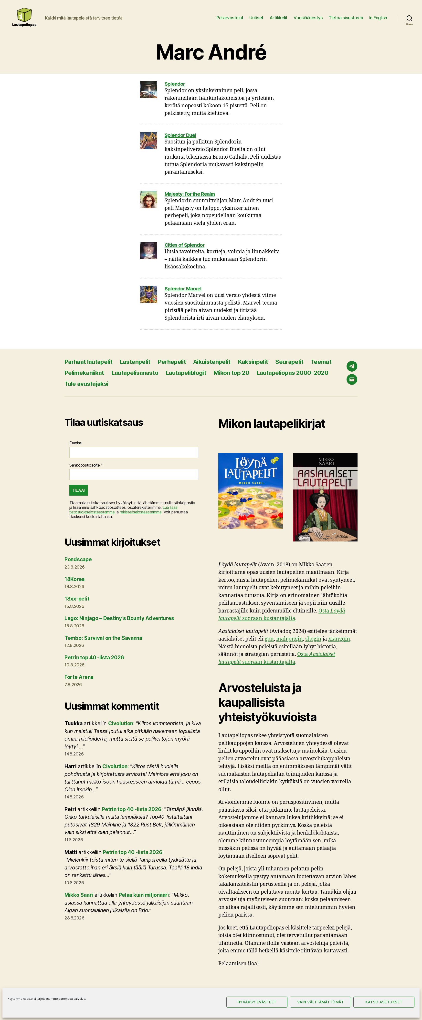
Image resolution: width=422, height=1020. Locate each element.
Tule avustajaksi (86, 383)
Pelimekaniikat (84, 372)
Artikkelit (278, 17)
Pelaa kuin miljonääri (144, 895)
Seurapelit (289, 361)
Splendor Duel (180, 135)
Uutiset (256, 17)
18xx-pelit (76, 599)
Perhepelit (172, 361)
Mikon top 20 (231, 372)
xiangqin (339, 639)
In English (378, 17)
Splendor (175, 84)
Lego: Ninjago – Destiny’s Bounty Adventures (119, 618)
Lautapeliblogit (186, 372)
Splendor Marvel (183, 289)
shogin (313, 639)
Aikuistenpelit (212, 361)
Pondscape (78, 559)
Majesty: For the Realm (190, 194)
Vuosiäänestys (308, 17)
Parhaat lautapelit (88, 361)
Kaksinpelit (253, 361)
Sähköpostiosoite (86, 465)
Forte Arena (78, 677)
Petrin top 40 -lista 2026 (94, 657)
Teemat (321, 361)
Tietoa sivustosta (346, 17)
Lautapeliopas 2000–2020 (292, 372)
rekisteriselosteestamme (140, 512)
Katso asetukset (383, 1002)
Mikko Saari (78, 895)
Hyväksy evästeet (256, 1002)
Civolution (120, 723)
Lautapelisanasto (134, 372)
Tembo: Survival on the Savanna (103, 638)
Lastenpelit (135, 361)
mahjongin (289, 639)
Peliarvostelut (229, 17)
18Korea (74, 579)
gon (269, 639)
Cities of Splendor (184, 245)
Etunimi (75, 443)
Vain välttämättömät (320, 1002)
